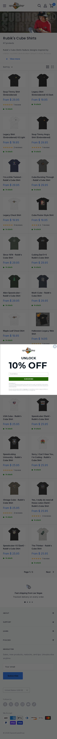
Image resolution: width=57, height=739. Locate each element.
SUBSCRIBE (28, 379)
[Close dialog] (55, 346)
